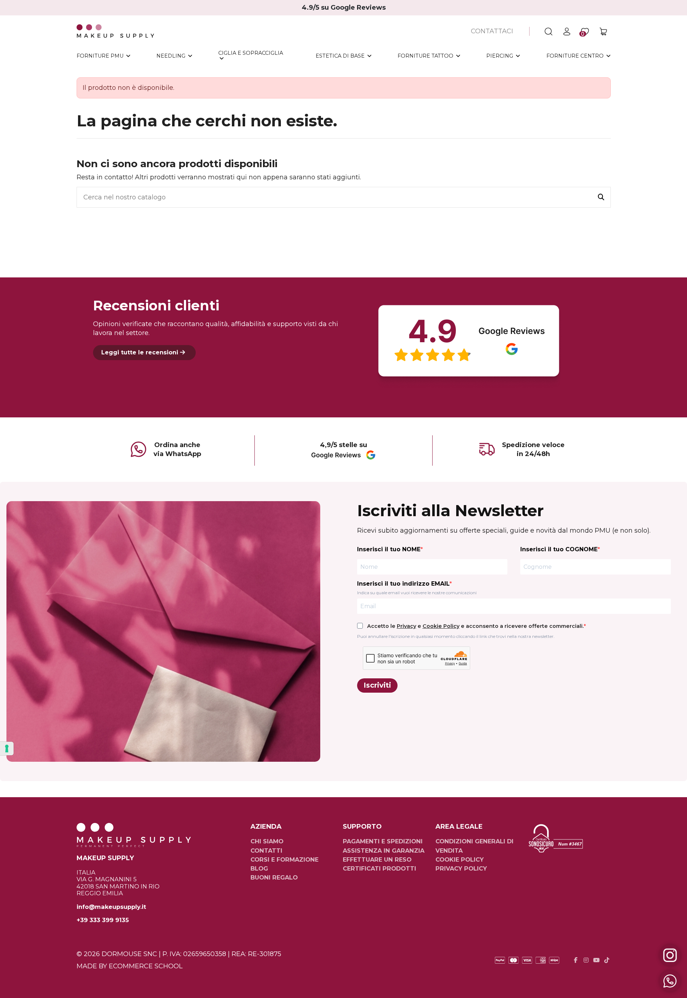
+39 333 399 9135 (103, 920)
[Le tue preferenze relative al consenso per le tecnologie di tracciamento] (7, 748)
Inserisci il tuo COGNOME (559, 549)
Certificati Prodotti (379, 868)
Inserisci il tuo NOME (388, 549)
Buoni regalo (274, 877)
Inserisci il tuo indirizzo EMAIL (403, 583)
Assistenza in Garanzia (383, 850)
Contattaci (492, 31)
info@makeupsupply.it (111, 906)
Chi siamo (266, 841)
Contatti (266, 850)
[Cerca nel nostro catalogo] (601, 197)
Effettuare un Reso (377, 859)
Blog (259, 868)
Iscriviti (377, 685)
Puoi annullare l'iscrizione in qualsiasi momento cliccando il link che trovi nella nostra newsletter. (456, 636)
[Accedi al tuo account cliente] (566, 31)
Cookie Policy (441, 626)
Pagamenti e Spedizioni (383, 841)
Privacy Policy (461, 868)
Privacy (406, 626)
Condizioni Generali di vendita (474, 846)
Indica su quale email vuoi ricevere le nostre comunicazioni (417, 592)
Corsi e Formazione (284, 859)
